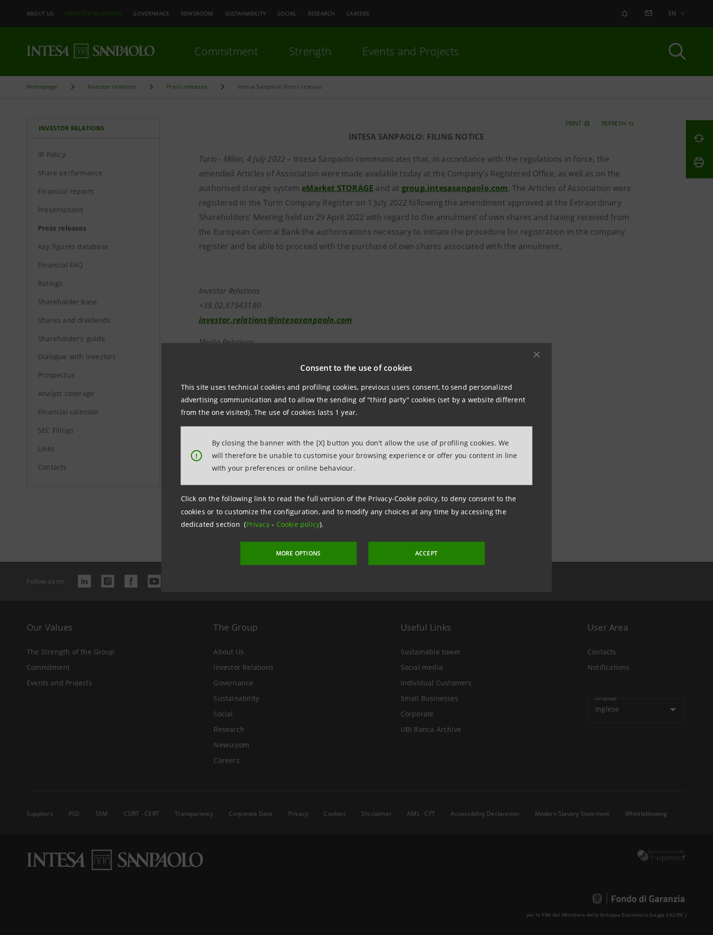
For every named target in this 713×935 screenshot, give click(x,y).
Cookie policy (298, 524)
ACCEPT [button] (426, 553)
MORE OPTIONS (298, 553)
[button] (537, 354)
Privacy (259, 524)
